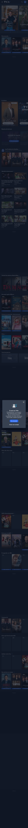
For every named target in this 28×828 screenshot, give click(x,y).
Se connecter (14, 421)
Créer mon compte (14, 424)
